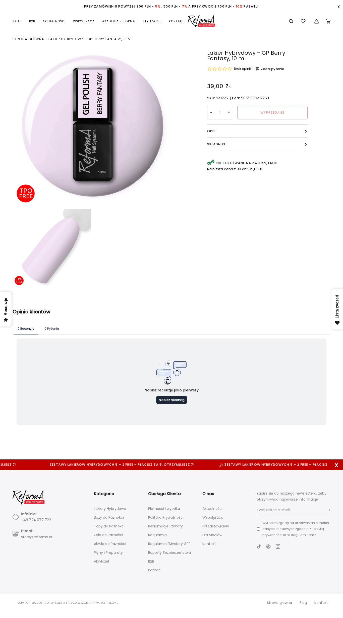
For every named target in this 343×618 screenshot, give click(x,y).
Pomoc (154, 570)
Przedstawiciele (215, 526)
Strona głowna (279, 602)
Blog (303, 602)
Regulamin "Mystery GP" (169, 543)
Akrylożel (101, 561)
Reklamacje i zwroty (165, 526)
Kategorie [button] (104, 494)
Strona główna (28, 39)
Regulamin (157, 534)
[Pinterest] (268, 546)
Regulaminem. (303, 535)
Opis (211, 131)
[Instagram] (278, 546)
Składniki (216, 144)
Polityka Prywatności (166, 517)
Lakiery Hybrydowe (110, 508)
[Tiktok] (259, 546)
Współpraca (212, 517)
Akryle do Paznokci (110, 543)
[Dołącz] (323, 510)
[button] (19, 21)
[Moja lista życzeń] (304, 21)
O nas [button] (208, 494)
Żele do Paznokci (108, 534)
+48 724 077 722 (36, 519)
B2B (151, 561)
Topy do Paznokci (109, 526)
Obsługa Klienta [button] (164, 494)
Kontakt (209, 543)
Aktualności (212, 508)
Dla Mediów (212, 534)
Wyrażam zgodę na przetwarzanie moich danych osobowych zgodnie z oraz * (295, 529)
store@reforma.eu (37, 536)
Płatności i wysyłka (164, 508)
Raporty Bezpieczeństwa (169, 552)
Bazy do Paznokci (109, 517)
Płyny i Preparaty (108, 552)
